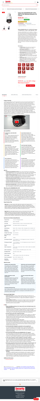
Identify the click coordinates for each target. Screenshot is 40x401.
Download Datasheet (21, 77)
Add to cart (31, 85)
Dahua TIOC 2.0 (21, 368)
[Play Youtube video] (17, 122)
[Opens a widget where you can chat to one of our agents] (36, 399)
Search (36, 5)
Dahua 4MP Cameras (30, 366)
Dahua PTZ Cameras (15, 368)
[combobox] (18, 5)
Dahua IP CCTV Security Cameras (31, 9)
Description (4, 94)
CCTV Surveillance (24, 366)
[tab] (4, 95)
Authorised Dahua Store (26, 94)
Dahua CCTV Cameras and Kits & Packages (14, 9)
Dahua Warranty (14, 94)
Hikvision (13, 369)
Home (3, 9)
